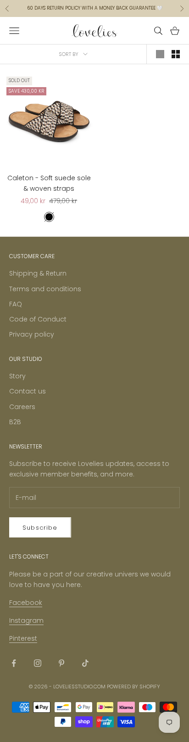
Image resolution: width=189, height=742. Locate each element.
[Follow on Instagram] (37, 663)
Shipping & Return (38, 273)
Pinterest (23, 638)
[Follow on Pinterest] (61, 663)
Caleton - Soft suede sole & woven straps (49, 183)
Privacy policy (31, 334)
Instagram (26, 620)
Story (17, 376)
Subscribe (40, 527)
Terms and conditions (45, 288)
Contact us (27, 391)
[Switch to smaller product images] (176, 54)
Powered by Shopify (133, 686)
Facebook (25, 602)
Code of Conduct (38, 319)
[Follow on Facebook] (13, 663)
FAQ (15, 304)
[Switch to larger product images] (160, 54)
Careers (22, 406)
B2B (15, 421)
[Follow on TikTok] (85, 663)
